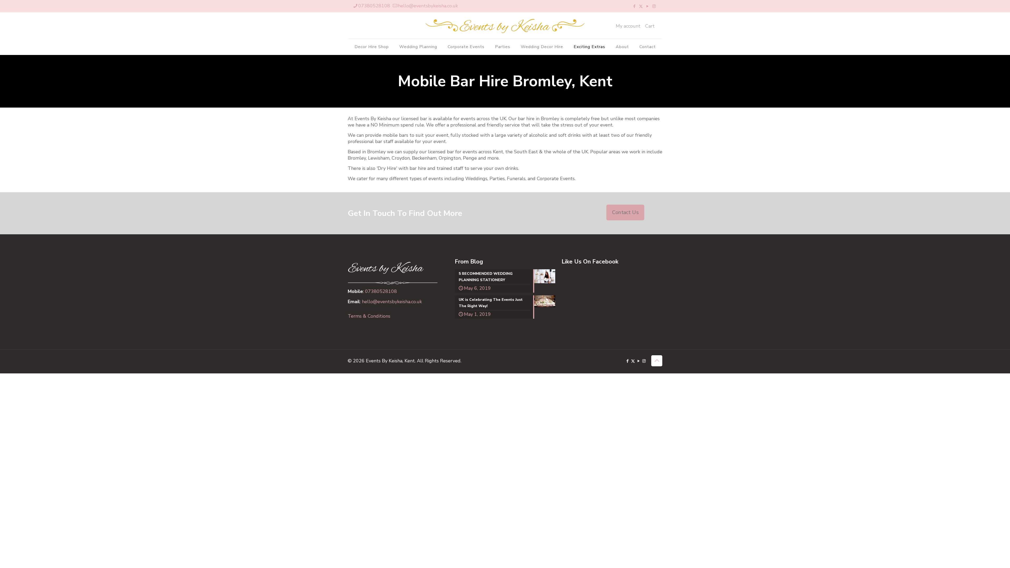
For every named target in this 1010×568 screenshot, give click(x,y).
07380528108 (374, 6)
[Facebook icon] (634, 6)
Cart (650, 26)
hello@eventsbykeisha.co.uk (428, 6)
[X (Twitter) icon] (641, 6)
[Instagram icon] (654, 6)
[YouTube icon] (647, 6)
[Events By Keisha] (505, 25)
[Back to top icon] (656, 360)
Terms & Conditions (369, 316)
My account (628, 26)
